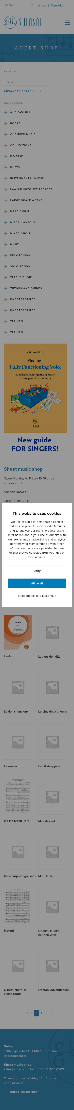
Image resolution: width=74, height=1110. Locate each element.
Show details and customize (37, 596)
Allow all (37, 583)
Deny (37, 571)
